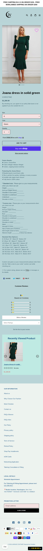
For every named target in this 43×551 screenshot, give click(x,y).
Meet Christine (9, 404)
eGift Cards (8, 456)
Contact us (7, 409)
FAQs (27, 270)
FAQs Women (8, 414)
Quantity (4, 128)
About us (7, 393)
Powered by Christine (29, 544)
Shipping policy (9, 435)
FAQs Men (7, 420)
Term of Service (9, 441)
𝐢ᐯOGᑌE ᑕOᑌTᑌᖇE (17, 544)
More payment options (21, 153)
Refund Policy (8, 446)
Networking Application (11, 462)
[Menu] (40, 15)
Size (3, 112)
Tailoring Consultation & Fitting (14, 467)
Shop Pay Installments (11, 451)
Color (3, 120)
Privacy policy (8, 430)
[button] (35, 29)
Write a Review (21, 317)
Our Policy (7, 425)
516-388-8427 (8, 485)
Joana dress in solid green (12, 364)
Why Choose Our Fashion (12, 399)
